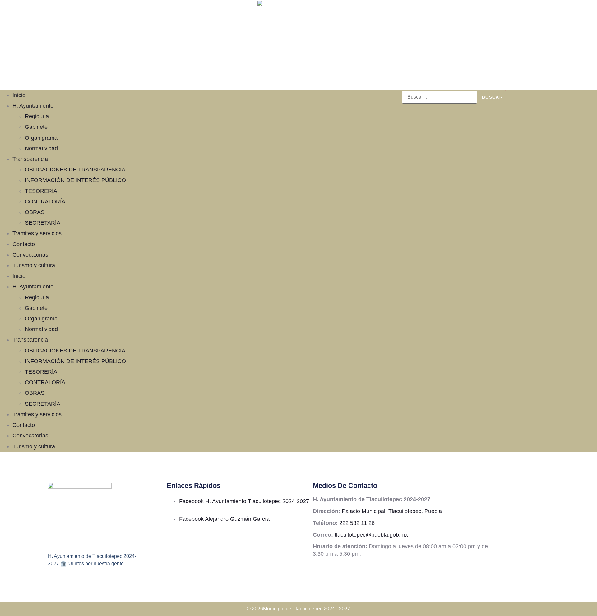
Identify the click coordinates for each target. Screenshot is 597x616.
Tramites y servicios (37, 233)
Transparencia (30, 159)
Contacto (23, 244)
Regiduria (37, 116)
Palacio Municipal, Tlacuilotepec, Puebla (392, 511)
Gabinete (36, 127)
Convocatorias (30, 255)
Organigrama (41, 138)
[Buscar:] (439, 97)
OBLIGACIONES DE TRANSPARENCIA (75, 169)
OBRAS (34, 212)
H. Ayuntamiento (32, 106)
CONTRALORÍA (45, 201)
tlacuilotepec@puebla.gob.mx (371, 535)
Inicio (18, 95)
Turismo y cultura (33, 265)
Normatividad (41, 148)
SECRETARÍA (42, 223)
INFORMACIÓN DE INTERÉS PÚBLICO (75, 180)
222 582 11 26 (357, 523)
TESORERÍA (41, 191)
